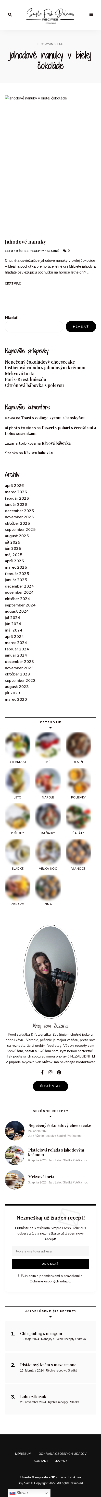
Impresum (22, 793)
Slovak (21, 1493)
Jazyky (61, 804)
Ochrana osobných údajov (60, 793)
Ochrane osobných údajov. (50, 772)
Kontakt (43, 804)
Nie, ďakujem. (50, 1480)
